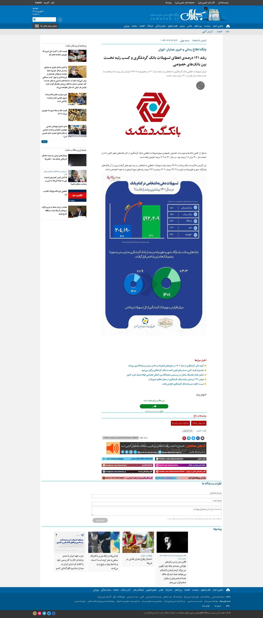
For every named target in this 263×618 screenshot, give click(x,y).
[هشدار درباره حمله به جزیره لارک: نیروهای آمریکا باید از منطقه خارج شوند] (77, 212)
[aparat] (39, 613)
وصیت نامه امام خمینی (153, 596)
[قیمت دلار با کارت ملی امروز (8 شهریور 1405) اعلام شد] (77, 56)
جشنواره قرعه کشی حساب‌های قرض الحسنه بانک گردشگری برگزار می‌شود (173, 370)
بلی (153, 406)
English (38, 2)
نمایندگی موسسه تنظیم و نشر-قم (152, 601)
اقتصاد (219, 32)
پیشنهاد (217, 529)
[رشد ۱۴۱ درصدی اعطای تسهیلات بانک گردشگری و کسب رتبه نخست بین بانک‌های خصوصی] (154, 114)
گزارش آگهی (207, 32)
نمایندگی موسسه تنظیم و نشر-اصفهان (128, 601)
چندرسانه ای (223, 2)
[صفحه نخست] (228, 26)
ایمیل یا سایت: (217, 500)
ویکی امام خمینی (80, 601)
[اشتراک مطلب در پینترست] (184, 438)
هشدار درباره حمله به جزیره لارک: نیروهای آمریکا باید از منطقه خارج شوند (54, 211)
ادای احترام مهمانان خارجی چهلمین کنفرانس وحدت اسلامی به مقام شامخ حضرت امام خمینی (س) (54, 131)
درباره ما (218, 606)
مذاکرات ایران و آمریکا (180, 423)
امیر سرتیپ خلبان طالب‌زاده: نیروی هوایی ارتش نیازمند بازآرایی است (56, 98)
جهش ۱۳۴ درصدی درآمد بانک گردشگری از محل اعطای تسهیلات (176, 379)
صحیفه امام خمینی (218, 596)
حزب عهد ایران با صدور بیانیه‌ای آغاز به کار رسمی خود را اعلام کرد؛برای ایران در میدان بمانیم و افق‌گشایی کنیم (70, 562)
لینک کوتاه (143, 437)
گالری (142, 596)
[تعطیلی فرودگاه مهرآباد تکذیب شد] (77, 196)
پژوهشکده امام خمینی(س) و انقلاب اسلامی (101, 601)
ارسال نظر (100, 520)
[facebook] (53, 613)
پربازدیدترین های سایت (75, 46)
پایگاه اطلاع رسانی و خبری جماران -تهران (182, 49)
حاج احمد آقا (178, 596)
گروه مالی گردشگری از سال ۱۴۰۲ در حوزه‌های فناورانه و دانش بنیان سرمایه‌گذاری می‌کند (166, 366)
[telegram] (44, 613)
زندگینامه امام (205, 596)
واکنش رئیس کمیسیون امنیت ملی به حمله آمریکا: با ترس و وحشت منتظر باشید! (65, 181)
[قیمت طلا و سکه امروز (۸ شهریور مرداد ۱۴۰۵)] (77, 115)
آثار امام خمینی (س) (206, 2)
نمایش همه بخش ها (48, 26)
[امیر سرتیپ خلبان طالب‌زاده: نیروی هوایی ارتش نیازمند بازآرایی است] (77, 99)
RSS (228, 606)
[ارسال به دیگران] (202, 438)
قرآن (114, 596)
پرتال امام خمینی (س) (211, 601)
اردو (52, 2)
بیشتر (44, 141)
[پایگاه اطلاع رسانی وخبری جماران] (177, 15)
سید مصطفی (167, 596)
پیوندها (168, 2)
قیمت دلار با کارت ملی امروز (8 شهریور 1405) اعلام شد (55, 53)
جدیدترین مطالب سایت (75, 150)
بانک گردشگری (187, 430)
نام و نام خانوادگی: (216, 493)
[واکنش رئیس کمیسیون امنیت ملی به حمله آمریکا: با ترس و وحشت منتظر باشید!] (77, 176)
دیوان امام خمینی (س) (191, 596)
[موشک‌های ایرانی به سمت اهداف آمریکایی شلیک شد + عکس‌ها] (77, 160)
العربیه (46, 2)
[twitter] (49, 613)
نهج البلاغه (121, 596)
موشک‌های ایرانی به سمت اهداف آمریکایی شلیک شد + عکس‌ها (54, 157)
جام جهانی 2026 (198, 423)
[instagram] (35, 613)
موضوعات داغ (200, 416)
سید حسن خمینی (132, 596)
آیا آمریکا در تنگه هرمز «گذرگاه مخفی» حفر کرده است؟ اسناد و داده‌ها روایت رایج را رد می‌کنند (104, 562)
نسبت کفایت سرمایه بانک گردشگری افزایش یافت (183, 384)
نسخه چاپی (184, 41)
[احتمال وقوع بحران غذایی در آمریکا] (138, 542)
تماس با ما (206, 606)
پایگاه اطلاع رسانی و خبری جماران (196, 612)
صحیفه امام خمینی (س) (184, 2)
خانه (227, 32)
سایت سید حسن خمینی (195, 601)
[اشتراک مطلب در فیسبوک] (198, 438)
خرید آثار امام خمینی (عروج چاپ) (175, 601)
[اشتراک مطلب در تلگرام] (189, 438)
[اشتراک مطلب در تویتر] (193, 438)
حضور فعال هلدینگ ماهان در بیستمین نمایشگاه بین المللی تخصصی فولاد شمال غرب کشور (165, 375)
